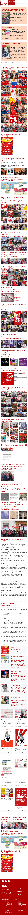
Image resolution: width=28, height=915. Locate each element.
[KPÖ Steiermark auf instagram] (6, 880)
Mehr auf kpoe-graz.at (19, 898)
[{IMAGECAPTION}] (5, 74)
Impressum (19, 891)
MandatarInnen (20, 906)
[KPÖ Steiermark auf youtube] (9, 880)
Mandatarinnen (9, 903)
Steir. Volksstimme (10, 909)
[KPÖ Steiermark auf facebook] (3, 880)
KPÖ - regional (7, 902)
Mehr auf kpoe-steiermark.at (6, 898)
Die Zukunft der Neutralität (16, 672)
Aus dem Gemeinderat (22, 904)
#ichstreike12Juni (5, 356)
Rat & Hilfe (20, 902)
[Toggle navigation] (25, 2)
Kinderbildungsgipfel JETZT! (17, 657)
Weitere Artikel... (5, 62)
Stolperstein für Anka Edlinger (11, 43)
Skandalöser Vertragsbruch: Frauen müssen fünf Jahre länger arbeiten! (13, 10)
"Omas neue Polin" (17, 685)
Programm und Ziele (8, 912)
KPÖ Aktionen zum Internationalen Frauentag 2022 (17, 649)
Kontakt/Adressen (21, 907)
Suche (19, 894)
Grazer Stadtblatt (21, 909)
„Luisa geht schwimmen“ (9, 27)
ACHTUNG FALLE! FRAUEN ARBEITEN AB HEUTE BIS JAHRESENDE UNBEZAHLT (18, 700)
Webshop (6, 911)
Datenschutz (19, 888)
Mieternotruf (20, 903)
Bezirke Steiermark (10, 904)
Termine (6, 901)
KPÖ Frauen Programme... (17, 62)
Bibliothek (8, 910)
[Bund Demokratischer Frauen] (5, 344)
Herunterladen (8, 723)
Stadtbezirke (20, 905)
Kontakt (19, 886)
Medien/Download (8, 905)
